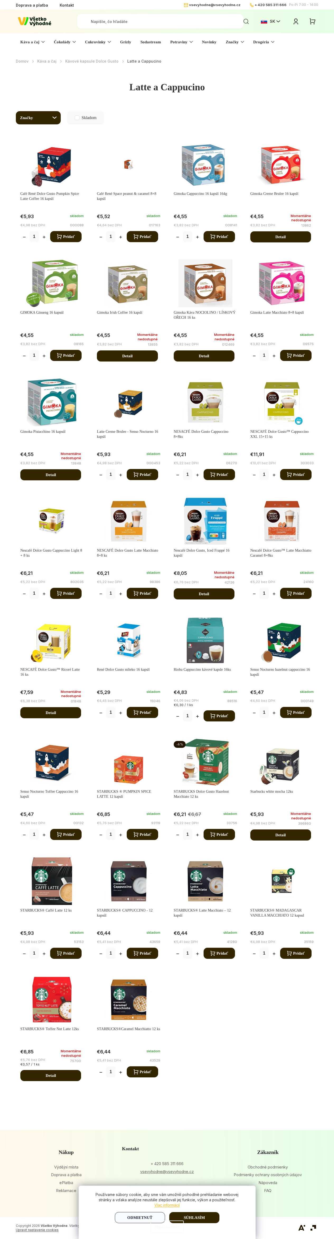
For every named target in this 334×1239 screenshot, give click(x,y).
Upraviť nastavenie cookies (37, 1230)
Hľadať (246, 21)
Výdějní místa (66, 1167)
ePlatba (66, 1182)
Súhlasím (194, 1217)
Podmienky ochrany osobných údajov (268, 1174)
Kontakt (67, 5)
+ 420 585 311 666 (270, 5)
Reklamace (66, 1190)
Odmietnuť (139, 1217)
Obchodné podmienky (268, 1167)
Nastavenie (167, 1226)
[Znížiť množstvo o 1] (24, 237)
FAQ (267, 1190)
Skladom (78, 117)
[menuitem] (32, 42)
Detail (280, 237)
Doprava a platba (32, 5)
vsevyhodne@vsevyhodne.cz (215, 5)
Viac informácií (167, 1205)
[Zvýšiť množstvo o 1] (44, 237)
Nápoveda (267, 1182)
